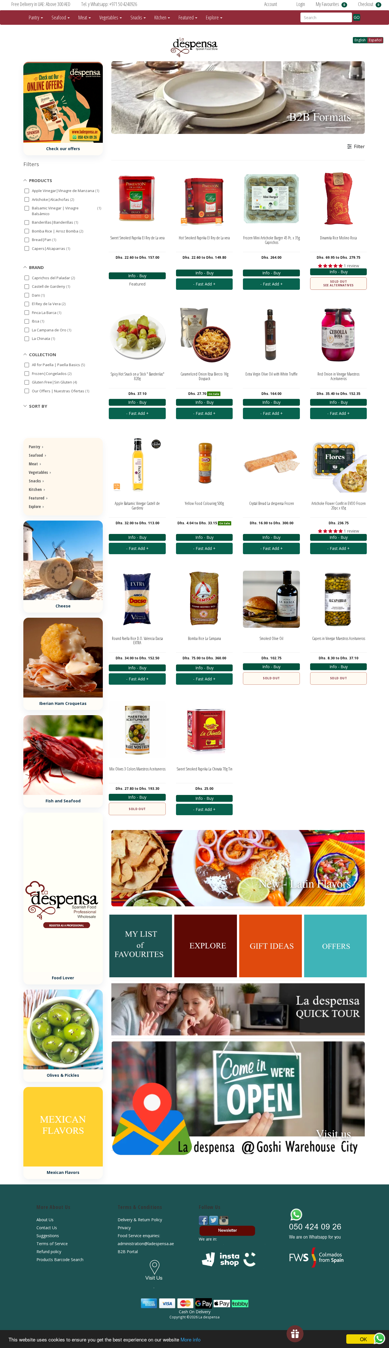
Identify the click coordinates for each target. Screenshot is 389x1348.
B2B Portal (128, 1251)
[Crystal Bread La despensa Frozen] (271, 464)
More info (190, 1339)
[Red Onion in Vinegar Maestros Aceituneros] (338, 335)
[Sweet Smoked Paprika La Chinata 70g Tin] (204, 730)
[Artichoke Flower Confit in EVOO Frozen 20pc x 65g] (338, 464)
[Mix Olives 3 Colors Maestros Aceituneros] (137, 730)
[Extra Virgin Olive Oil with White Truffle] (271, 335)
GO (357, 17)
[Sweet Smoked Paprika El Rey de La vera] (137, 198)
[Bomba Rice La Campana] (204, 599)
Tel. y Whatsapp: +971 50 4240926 (109, 4)
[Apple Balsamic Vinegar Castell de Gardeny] (137, 464)
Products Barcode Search (59, 1259)
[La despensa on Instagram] (223, 1220)
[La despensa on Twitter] (214, 1220)
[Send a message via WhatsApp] (379, 1338)
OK (363, 1339)
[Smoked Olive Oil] (271, 599)
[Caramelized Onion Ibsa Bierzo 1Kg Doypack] (204, 335)
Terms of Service (52, 1243)
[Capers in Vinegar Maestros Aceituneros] (338, 599)
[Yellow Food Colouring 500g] (204, 464)
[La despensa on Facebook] (204, 1220)
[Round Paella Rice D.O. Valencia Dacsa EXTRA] (137, 599)
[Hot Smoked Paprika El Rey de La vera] (204, 198)
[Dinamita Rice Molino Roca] (338, 198)
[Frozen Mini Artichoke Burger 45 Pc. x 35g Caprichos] (271, 198)
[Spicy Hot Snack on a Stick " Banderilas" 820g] (137, 335)
